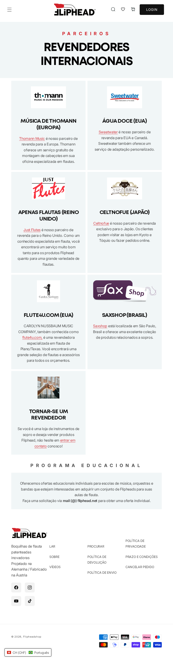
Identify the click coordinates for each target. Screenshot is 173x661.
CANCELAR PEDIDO (139, 567)
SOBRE (54, 557)
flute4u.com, (32, 337)
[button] (9, 10)
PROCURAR (95, 546)
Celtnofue (101, 223)
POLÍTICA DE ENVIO (102, 572)
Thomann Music (32, 138)
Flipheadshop (32, 636)
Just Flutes (31, 230)
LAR (52, 546)
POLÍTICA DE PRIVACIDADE (135, 543)
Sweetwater (108, 132)
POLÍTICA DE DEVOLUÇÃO (97, 559)
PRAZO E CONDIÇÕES (141, 557)
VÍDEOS (55, 567)
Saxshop (100, 326)
